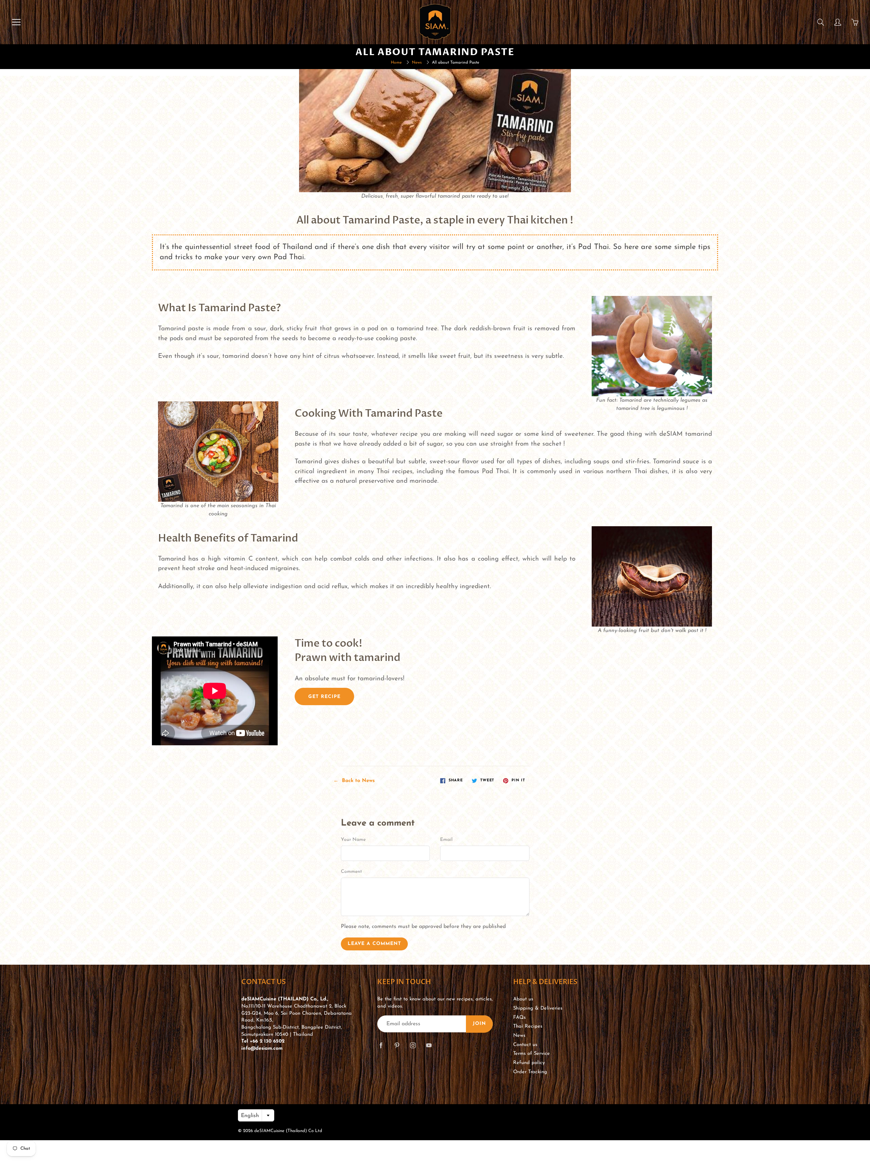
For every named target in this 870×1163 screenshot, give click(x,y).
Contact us (525, 1044)
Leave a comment (374, 943)
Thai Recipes (527, 1026)
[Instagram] (413, 1045)
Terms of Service (531, 1053)
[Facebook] (381, 1045)
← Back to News (354, 780)
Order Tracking (530, 1072)
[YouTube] (429, 1045)
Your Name (353, 839)
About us (523, 999)
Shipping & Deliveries (537, 1008)
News (417, 63)
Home (396, 63)
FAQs (519, 1017)
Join (479, 1023)
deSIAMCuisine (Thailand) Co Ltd (288, 1131)
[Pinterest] (397, 1045)
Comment (351, 871)
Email (446, 839)
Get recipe (324, 696)
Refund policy (529, 1062)
